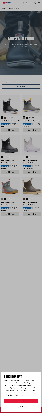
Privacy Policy (24, 395)
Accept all (21, 401)
